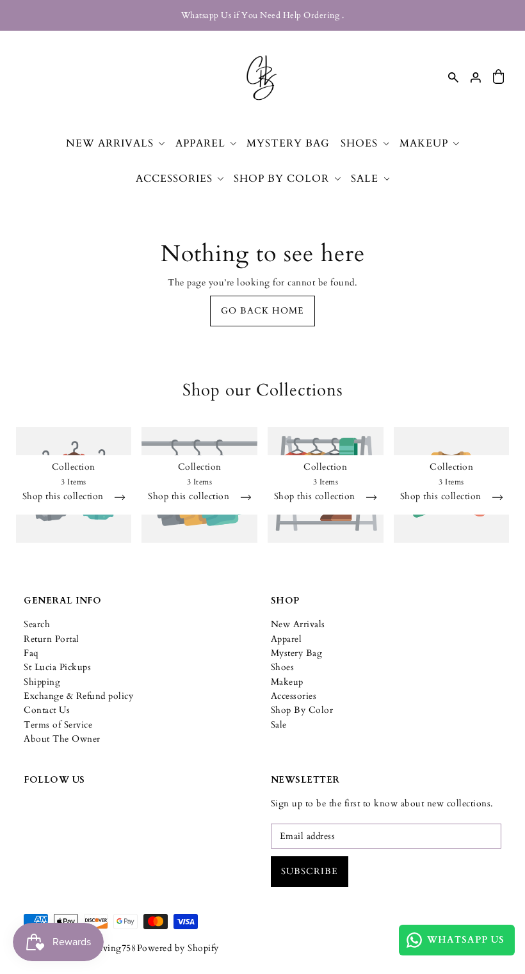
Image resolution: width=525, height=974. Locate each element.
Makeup (287, 682)
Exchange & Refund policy (78, 696)
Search (37, 624)
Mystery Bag (297, 653)
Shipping (42, 682)
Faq (31, 653)
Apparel (286, 639)
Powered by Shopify (178, 948)
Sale (279, 725)
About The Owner (62, 739)
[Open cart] (499, 77)
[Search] (453, 77)
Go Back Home (262, 311)
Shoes (283, 667)
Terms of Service (58, 725)
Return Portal (51, 639)
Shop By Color (302, 710)
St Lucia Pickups (57, 667)
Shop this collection (64, 498)
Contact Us (47, 710)
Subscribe (309, 871)
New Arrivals (298, 624)
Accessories (294, 696)
